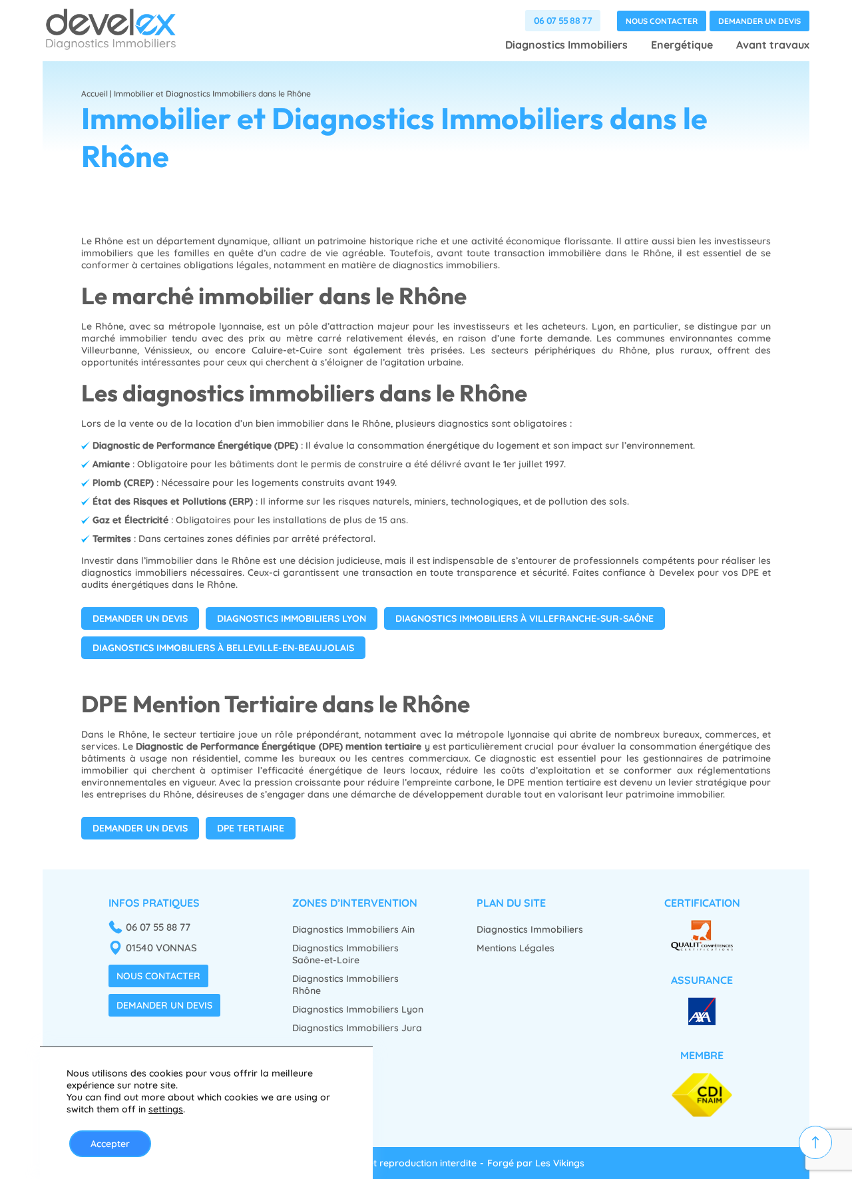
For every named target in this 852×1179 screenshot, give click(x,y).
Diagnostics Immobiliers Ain (353, 929)
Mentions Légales (515, 948)
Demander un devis (759, 21)
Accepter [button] (110, 1144)
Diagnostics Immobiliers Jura (357, 1028)
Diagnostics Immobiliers (566, 44)
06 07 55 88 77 (563, 21)
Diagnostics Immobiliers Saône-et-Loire (345, 954)
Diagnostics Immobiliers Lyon (357, 1009)
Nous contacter (662, 21)
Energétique (682, 44)
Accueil (94, 94)
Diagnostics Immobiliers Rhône (345, 985)
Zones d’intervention (354, 902)
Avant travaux (772, 44)
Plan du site (511, 902)
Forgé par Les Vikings (535, 1163)
